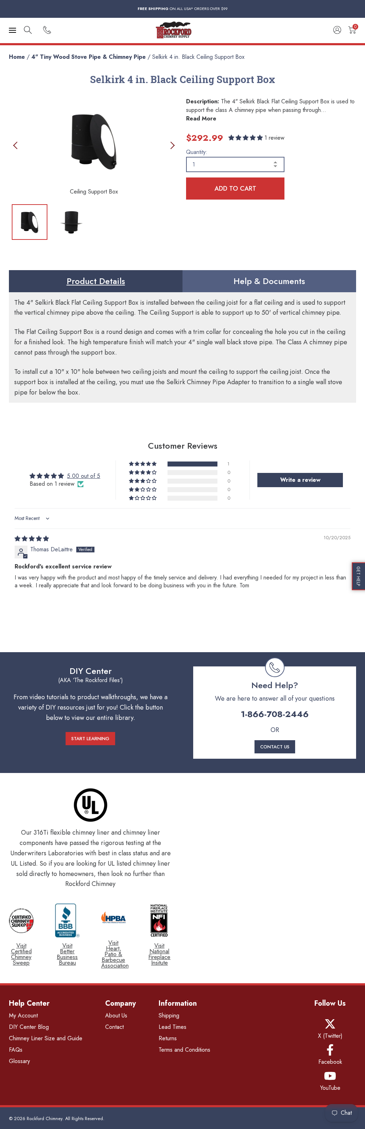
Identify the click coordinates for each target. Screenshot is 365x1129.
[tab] (95, 281)
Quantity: (196, 152)
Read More (201, 118)
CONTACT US (274, 746)
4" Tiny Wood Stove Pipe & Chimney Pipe (88, 57)
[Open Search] (28, 30)
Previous (17, 145)
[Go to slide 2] (71, 222)
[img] (32, 539)
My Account (23, 1015)
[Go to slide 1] (29, 222)
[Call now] (47, 30)
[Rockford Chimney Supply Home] (182, 30)
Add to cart (235, 188)
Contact (114, 1027)
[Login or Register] (337, 30)
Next (171, 145)
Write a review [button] (300, 480)
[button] (246, 138)
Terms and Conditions (184, 1050)
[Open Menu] (12, 30)
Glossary (19, 1061)
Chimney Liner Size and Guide (45, 1038)
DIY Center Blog (29, 1027)
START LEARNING (90, 738)
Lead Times (172, 1027)
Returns (168, 1038)
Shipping (169, 1015)
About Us (116, 1015)
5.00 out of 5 (83, 476)
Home (17, 57)
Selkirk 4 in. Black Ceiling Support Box (198, 57)
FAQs (15, 1050)
